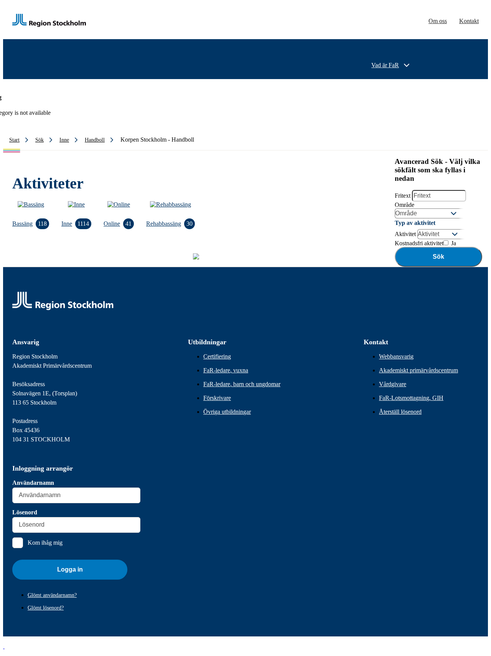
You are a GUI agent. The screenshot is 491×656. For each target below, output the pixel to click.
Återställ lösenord (400, 411)
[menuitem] (391, 65)
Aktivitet (405, 234)
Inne (75, 223)
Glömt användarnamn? (52, 595)
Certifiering (217, 356)
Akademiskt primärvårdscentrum (418, 370)
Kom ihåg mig (45, 542)
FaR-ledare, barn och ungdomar (241, 384)
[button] (4, 646)
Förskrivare (217, 398)
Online (118, 223)
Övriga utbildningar (227, 411)
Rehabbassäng (169, 223)
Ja (453, 243)
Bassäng (29, 223)
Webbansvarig (396, 356)
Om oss (437, 21)
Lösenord (24, 512)
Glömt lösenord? (46, 608)
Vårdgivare (392, 384)
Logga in (70, 569)
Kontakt (469, 21)
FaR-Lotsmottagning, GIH (411, 398)
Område (404, 205)
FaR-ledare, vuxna (225, 370)
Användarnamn (33, 482)
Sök (438, 256)
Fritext (402, 195)
